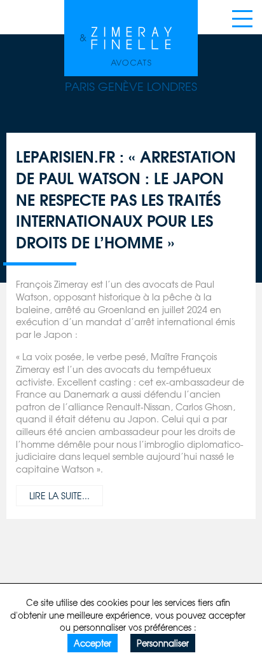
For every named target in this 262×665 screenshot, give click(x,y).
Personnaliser (163, 643)
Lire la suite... (59, 495)
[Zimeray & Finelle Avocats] (131, 35)
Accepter (92, 643)
